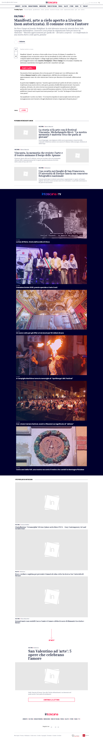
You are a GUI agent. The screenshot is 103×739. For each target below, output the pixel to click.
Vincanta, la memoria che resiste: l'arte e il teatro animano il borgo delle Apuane (39, 154)
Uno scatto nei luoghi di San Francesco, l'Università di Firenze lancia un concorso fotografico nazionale (63, 173)
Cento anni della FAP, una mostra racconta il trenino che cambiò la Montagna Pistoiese (50, 470)
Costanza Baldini (24, 524)
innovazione (42, 6)
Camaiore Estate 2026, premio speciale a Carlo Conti (36, 287)
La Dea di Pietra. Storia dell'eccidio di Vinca (33, 242)
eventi (61, 9)
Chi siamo (49, 735)
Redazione (22, 41)
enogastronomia (33, 6)
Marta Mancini (49, 126)
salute (66, 6)
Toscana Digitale (28, 9)
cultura (24, 6)
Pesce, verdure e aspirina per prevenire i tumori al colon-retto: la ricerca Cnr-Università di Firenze (49, 575)
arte (79, 9)
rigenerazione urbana (69, 9)
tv (80, 6)
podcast (85, 6)
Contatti (54, 735)
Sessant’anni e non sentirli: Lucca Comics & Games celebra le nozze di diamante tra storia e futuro (49, 622)
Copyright (43, 735)
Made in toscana (52, 6)
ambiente (17, 6)
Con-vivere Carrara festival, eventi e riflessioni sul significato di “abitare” (45, 424)
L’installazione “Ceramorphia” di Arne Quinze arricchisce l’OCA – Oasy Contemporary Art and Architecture (50, 528)
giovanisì (47, 9)
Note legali (16, 735)
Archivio (59, 735)
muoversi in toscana (54, 9)
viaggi (76, 6)
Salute (17, 571)
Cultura (18, 16)
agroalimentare (36, 9)
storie (71, 6)
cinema (42, 9)
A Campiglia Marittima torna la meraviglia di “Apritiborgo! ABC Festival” (44, 378)
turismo (82, 9)
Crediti (38, 735)
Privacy (22, 735)
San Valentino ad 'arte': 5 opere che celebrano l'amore (49, 655)
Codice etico (33, 735)
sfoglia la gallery (27, 68)
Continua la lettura (51, 700)
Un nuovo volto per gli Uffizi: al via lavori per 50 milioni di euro (40, 333)
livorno (23, 110)
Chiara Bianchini (24, 618)
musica (60, 6)
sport (76, 9)
